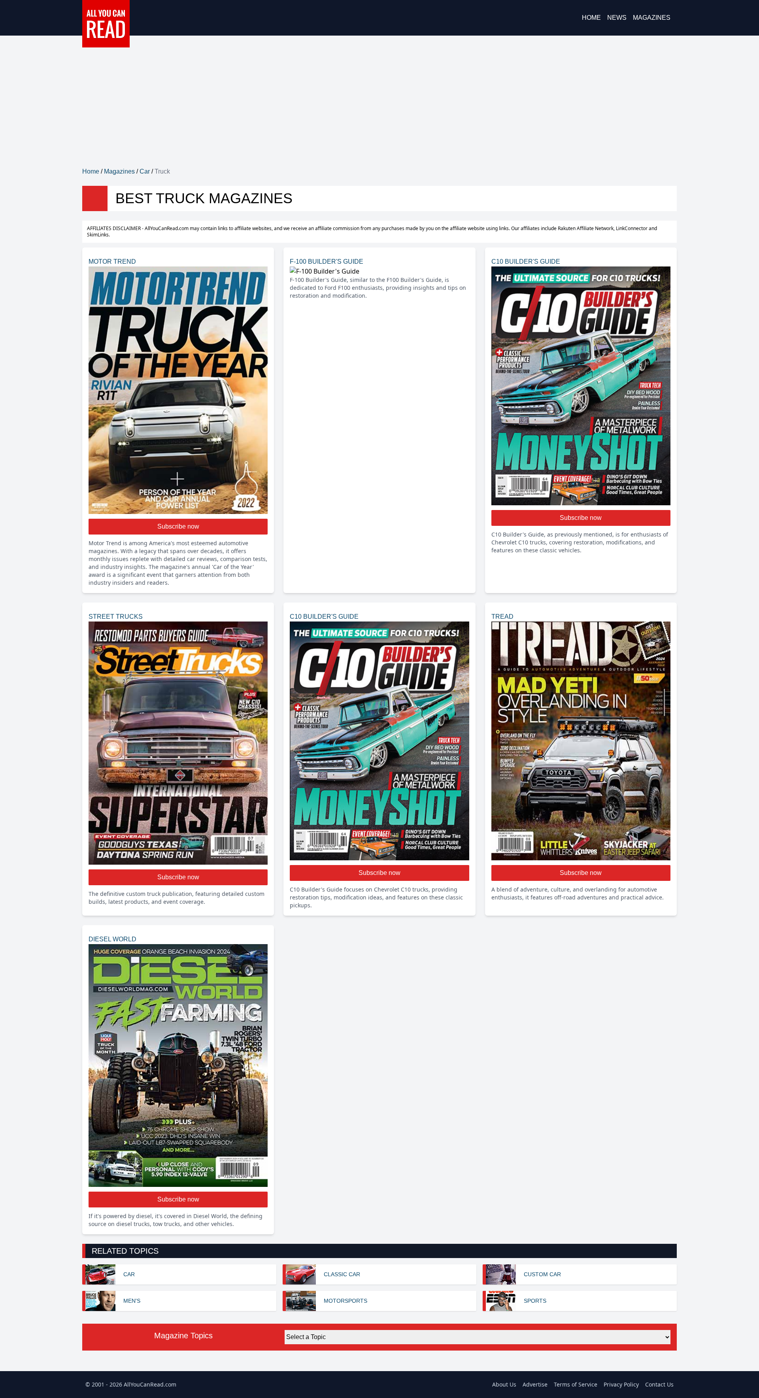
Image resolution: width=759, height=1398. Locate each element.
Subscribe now (178, 526)
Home (591, 17)
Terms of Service (575, 1384)
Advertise (535, 1384)
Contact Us (659, 1384)
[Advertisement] (379, 107)
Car (145, 171)
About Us (504, 1384)
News (617, 17)
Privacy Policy (621, 1384)
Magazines (651, 17)
